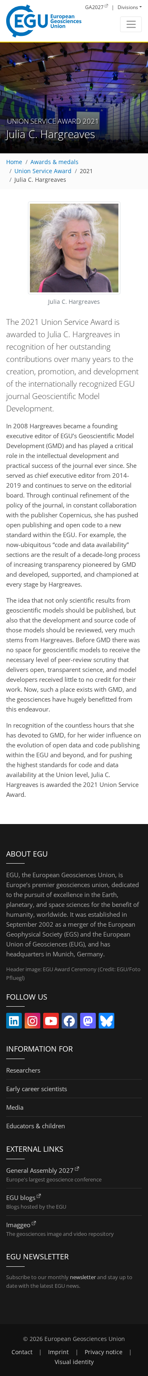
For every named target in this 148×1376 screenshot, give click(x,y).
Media (14, 1107)
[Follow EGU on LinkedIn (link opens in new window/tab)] (14, 1023)
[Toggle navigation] (131, 24)
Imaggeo (18, 1225)
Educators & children (35, 1126)
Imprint (58, 1352)
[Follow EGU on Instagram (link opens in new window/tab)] (32, 1023)
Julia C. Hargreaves (40, 179)
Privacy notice (104, 1352)
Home (14, 162)
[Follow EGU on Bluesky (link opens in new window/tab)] (106, 1023)
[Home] (43, 21)
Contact (22, 1352)
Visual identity (74, 1362)
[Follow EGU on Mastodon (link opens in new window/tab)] (88, 1023)
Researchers (23, 1070)
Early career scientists (36, 1089)
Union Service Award (43, 171)
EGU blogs (20, 1197)
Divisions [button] (128, 7)
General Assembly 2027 (40, 1170)
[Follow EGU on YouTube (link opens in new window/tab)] (51, 1023)
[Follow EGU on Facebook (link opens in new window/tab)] (69, 1023)
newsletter (83, 1277)
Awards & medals (54, 162)
